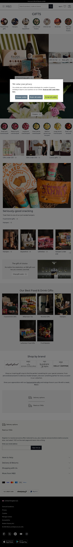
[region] (36, 90)
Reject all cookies (36, 97)
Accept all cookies (51, 97)
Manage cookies (21, 97)
